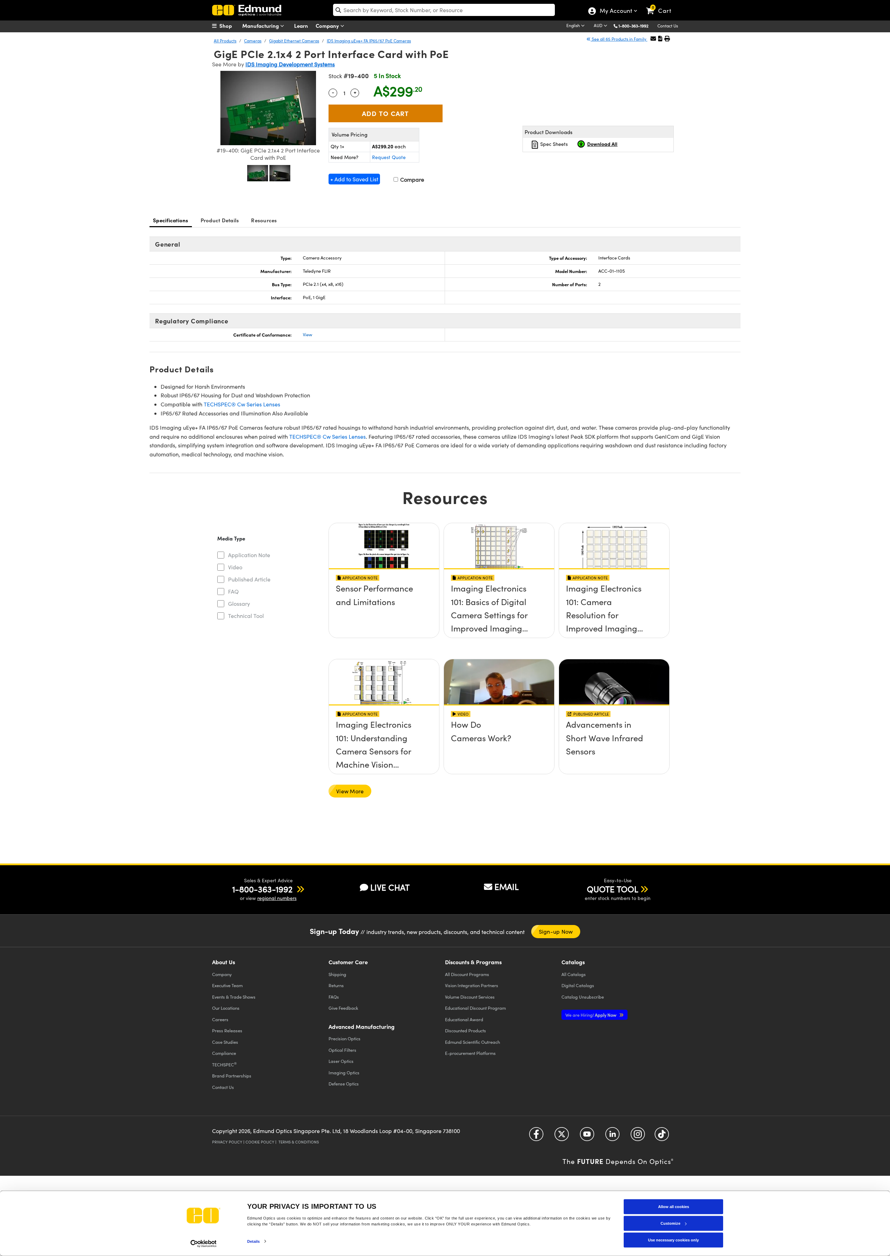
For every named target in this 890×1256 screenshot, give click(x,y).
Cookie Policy (259, 1142)
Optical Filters (342, 1050)
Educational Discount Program (475, 1008)
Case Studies (225, 1042)
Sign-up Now (556, 931)
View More (350, 791)
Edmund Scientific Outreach (472, 1042)
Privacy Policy (227, 1142)
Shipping (337, 974)
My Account (615, 11)
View (307, 334)
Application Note (249, 555)
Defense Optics (344, 1083)
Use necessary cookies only (673, 1240)
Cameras (252, 40)
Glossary (239, 603)
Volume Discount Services (470, 997)
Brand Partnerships (231, 1076)
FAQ (233, 591)
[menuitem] (229, 26)
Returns (336, 985)
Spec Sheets (553, 144)
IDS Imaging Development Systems (290, 64)
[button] (636, 25)
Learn (301, 25)
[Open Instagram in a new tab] (638, 1136)
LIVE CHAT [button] (390, 887)
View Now (384, 590)
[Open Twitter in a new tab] (562, 1136)
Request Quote (389, 157)
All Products (225, 40)
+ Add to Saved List (354, 179)
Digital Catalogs (577, 985)
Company (328, 25)
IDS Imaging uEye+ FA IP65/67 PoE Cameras (369, 40)
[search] (444, 10)
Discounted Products (465, 1030)
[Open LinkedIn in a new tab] (612, 1136)
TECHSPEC (224, 1064)
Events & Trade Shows (234, 997)
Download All (602, 143)
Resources (264, 220)
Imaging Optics (344, 1072)
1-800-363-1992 (633, 25)
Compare (411, 179)
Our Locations (226, 1008)
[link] (662, 5)
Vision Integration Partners (471, 985)
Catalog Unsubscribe (582, 997)
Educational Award (464, 1019)
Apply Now (591, 1015)
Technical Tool (246, 615)
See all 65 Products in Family (619, 39)
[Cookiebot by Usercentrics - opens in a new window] (203, 1243)
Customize (670, 1223)
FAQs (334, 997)
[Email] (653, 38)
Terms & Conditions (298, 1142)
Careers (220, 1019)
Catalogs (573, 974)
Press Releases (227, 1030)
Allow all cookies (673, 1207)
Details (253, 1241)
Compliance (224, 1053)
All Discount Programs (467, 974)
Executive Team (227, 985)
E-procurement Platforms (470, 1053)
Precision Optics (345, 1038)
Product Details (220, 220)
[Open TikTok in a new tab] (662, 1136)
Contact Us (667, 25)
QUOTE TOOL (612, 888)
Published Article (249, 579)
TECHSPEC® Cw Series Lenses (242, 404)
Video (235, 567)
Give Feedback (343, 1008)
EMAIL (506, 886)
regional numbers (277, 898)
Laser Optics (341, 1061)
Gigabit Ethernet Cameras (294, 40)
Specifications (170, 220)
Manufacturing (261, 25)
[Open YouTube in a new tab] (587, 1136)
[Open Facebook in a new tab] (536, 1136)
